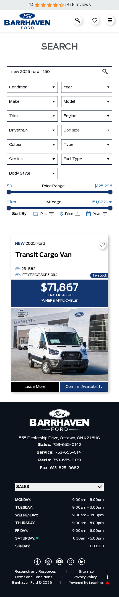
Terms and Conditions (33, 577)
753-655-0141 (69, 452)
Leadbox (97, 583)
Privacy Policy (85, 577)
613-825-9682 (64, 468)
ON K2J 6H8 (88, 438)
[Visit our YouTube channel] (59, 561)
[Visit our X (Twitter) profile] (70, 561)
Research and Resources (35, 571)
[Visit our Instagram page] (48, 561)
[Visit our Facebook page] (37, 561)
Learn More (35, 387)
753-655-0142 (67, 445)
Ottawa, (68, 438)
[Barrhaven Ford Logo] (27, 21)
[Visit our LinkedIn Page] (81, 561)
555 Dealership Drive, (39, 438)
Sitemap (86, 571)
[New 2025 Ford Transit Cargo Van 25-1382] (59, 345)
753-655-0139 (67, 460)
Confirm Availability (84, 387)
